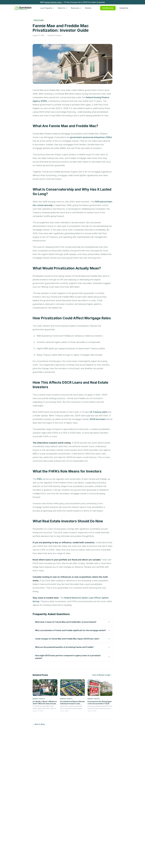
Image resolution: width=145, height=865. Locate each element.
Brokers (88, 8)
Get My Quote (107, 8)
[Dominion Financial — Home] (22, 8)
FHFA (39, 479)
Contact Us (123, 8)
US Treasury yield (98, 412)
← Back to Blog (39, 724)
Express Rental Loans (53, 2)
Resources (75, 8)
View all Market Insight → (102, 675)
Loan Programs (46, 8)
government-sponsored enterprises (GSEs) (91, 137)
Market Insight (39, 20)
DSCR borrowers (98, 419)
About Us (61, 8)
